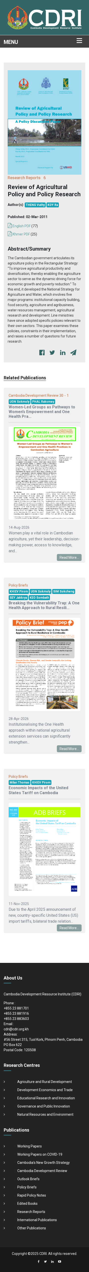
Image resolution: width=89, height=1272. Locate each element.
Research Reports (31, 1212)
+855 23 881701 (16, 1008)
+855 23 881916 (16, 1013)
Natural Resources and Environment (45, 1114)
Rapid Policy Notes (31, 1195)
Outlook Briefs (28, 1179)
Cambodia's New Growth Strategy (43, 1163)
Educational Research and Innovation (46, 1098)
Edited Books (27, 1204)
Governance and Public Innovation (43, 1106)
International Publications (37, 1220)
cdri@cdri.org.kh (16, 1029)
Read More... (69, 557)
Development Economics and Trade (45, 1090)
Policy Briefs (27, 1187)
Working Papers (29, 1146)
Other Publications (31, 1228)
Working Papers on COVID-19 (39, 1154)
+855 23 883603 (16, 1019)
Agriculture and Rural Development (44, 1082)
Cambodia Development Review (42, 1171)
